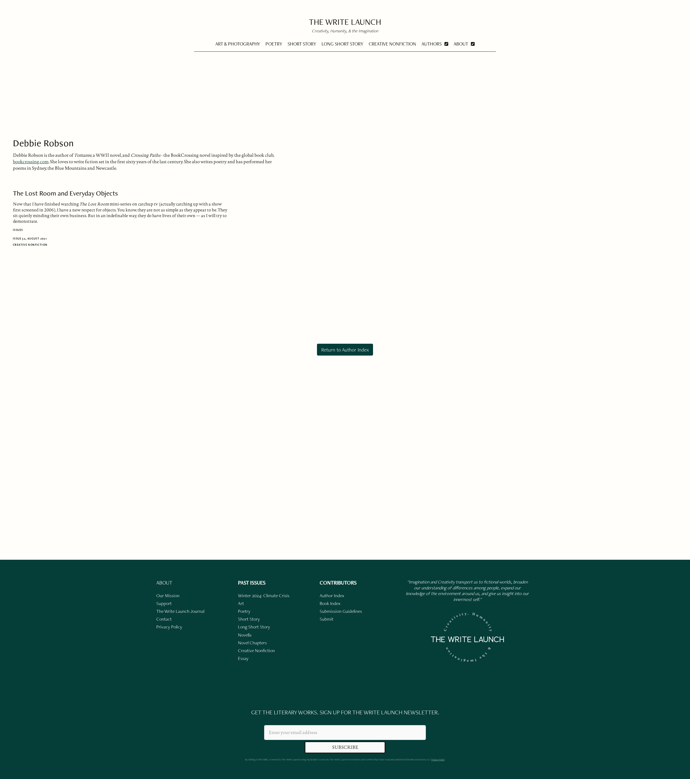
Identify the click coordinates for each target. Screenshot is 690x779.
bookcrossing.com (31, 162)
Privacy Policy (437, 759)
